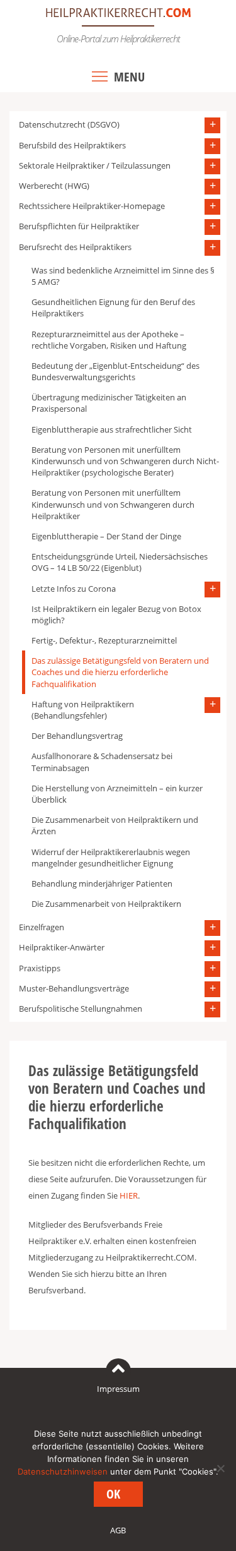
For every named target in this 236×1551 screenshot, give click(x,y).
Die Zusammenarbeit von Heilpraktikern (106, 903)
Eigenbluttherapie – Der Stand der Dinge (106, 536)
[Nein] (220, 1468)
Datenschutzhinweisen (63, 1471)
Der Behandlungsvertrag (77, 735)
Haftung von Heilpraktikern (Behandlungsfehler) (82, 709)
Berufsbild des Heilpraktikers (72, 145)
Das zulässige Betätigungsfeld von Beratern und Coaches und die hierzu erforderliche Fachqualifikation (120, 672)
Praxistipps (39, 968)
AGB (118, 1530)
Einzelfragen (41, 927)
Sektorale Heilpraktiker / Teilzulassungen (95, 165)
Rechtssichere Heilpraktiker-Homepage (92, 206)
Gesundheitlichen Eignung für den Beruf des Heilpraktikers (113, 307)
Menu (129, 76)
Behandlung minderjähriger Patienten (101, 883)
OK (113, 1493)
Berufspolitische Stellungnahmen (80, 1008)
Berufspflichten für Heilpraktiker (79, 226)
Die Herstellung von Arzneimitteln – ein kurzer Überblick (117, 793)
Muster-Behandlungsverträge (74, 988)
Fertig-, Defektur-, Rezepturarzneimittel (104, 640)
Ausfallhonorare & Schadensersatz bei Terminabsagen (101, 761)
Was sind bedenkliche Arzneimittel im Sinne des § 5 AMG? (123, 276)
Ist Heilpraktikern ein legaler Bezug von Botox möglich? (116, 614)
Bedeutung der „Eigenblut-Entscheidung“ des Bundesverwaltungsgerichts (115, 371)
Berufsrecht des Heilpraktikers (75, 247)
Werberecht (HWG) (54, 185)
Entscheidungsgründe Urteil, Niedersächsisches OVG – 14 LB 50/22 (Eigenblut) (119, 562)
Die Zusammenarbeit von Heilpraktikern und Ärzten (114, 825)
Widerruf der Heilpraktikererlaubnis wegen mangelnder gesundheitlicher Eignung (110, 857)
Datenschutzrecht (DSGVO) (69, 124)
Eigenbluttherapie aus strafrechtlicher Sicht (111, 429)
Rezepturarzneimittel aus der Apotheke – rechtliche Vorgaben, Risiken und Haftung (108, 339)
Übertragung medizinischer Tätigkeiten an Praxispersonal (108, 403)
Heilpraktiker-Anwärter (61, 947)
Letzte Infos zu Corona (73, 588)
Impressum (118, 1388)
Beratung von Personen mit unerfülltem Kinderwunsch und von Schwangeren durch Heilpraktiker (112, 504)
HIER (129, 1195)
